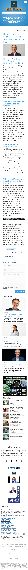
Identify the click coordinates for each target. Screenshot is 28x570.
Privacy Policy (14, 558)
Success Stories (11, 249)
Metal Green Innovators (8, 531)
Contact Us (14, 549)
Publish (21, 291)
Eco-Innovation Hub (7, 529)
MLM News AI (5, 521)
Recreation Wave (6, 526)
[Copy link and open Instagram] (9, 252)
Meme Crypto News (7, 524)
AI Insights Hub (6, 519)
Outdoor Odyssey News (8, 528)
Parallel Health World (8, 518)
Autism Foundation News (9, 532)
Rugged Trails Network (8, 525)
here (26, 568)
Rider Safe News (6, 522)
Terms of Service (14, 554)
